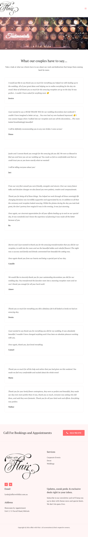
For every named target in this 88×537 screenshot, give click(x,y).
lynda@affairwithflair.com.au (16, 494)
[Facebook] (6, 484)
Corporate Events (53, 457)
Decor (49, 460)
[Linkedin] (10, 484)
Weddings (50, 464)
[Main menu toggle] (85, 8)
